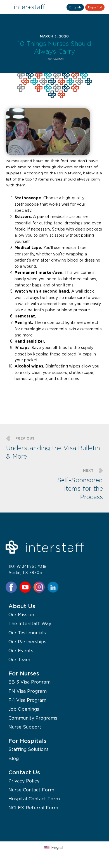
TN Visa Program (27, 691)
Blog (13, 758)
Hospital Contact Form (34, 798)
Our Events (20, 650)
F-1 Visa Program (27, 700)
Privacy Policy (23, 780)
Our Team (19, 659)
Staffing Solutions (28, 749)
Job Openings (23, 708)
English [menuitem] (58, 847)
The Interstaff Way (29, 623)
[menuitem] (54, 848)
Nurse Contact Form (31, 789)
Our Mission (21, 614)
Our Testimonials (27, 632)
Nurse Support (24, 726)
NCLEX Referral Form (33, 807)
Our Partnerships (27, 641)
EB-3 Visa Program (29, 681)
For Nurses (55, 59)
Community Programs (32, 717)
